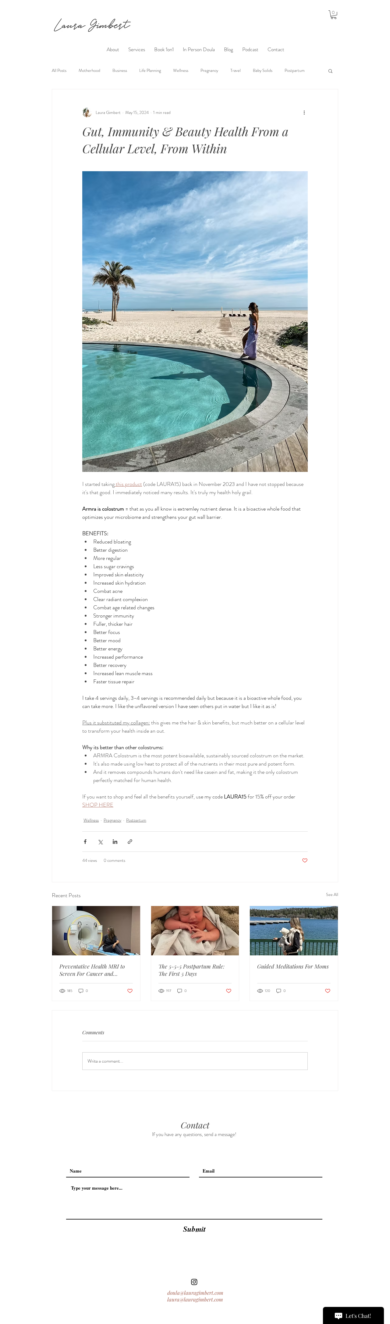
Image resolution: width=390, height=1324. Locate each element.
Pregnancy (209, 70)
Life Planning (150, 70)
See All (332, 894)
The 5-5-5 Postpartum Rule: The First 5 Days (191, 970)
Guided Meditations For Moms (293, 966)
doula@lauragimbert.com (195, 1292)
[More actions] (304, 112)
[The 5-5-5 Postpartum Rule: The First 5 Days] (195, 930)
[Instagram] (194, 1282)
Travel (235, 70)
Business (119, 70)
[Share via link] (130, 841)
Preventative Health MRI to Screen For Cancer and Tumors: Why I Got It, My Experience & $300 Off (92, 970)
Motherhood (89, 70)
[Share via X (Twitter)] (100, 841)
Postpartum (295, 70)
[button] (333, 14)
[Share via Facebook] (85, 841)
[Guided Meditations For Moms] (294, 930)
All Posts (59, 70)
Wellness (180, 70)
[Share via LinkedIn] (115, 841)
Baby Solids (262, 70)
